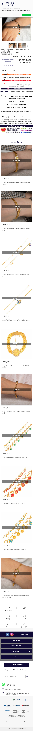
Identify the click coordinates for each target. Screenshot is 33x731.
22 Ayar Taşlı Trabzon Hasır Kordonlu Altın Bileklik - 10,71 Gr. (16, 229)
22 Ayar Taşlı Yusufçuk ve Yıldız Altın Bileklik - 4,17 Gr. (16, 275)
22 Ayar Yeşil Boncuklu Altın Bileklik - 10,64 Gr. (14, 457)
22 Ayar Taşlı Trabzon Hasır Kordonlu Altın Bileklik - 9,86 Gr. (16, 183)
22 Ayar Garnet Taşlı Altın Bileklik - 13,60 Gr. (14, 503)
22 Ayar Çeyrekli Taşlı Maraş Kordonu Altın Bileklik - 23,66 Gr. (16, 367)
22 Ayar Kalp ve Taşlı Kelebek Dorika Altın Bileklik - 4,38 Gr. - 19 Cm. (16, 596)
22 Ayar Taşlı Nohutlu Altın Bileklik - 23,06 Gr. (14, 549)
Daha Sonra (17, 15)
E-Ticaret (12, 728)
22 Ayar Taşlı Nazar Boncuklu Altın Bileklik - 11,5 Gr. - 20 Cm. (16, 413)
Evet (27, 15)
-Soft (8, 728)
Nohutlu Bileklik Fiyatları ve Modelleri (10, 111)
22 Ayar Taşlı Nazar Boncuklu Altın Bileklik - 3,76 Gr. (16, 320)
